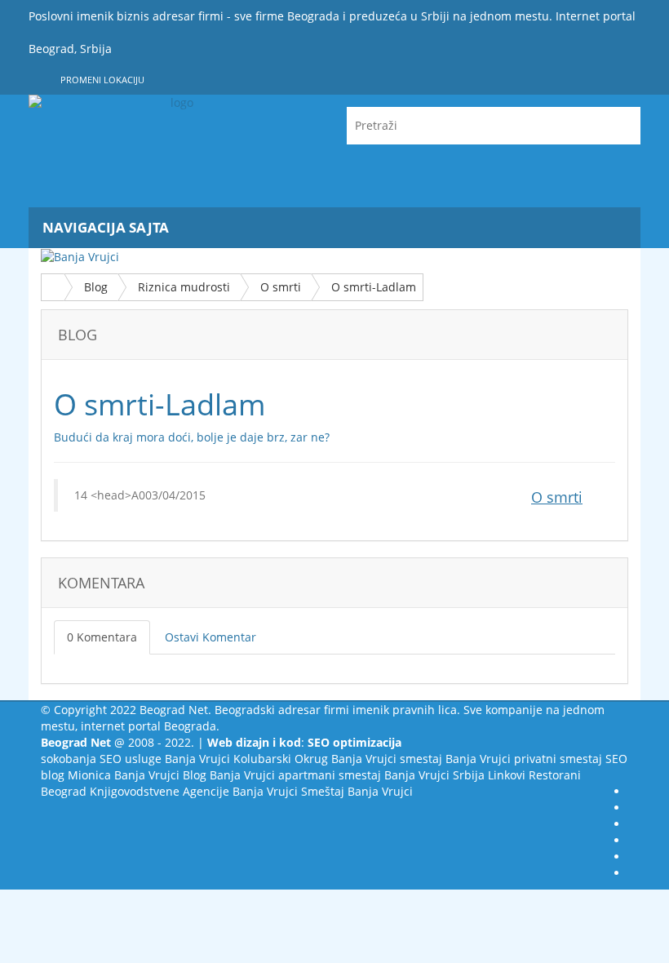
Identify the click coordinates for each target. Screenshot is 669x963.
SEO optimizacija (354, 742)
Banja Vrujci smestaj (386, 758)
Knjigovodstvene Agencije (159, 791)
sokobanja (68, 758)
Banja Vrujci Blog (160, 775)
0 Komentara (102, 637)
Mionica (89, 775)
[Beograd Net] (175, 151)
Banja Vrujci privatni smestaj (523, 758)
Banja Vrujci (197, 758)
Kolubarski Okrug (280, 758)
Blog (96, 287)
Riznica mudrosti (184, 287)
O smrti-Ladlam (373, 287)
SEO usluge (131, 758)
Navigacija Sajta (105, 227)
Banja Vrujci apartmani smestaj (295, 775)
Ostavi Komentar (210, 637)
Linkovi (506, 775)
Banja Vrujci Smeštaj (288, 791)
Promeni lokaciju (101, 79)
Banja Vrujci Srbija (434, 775)
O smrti (280, 287)
